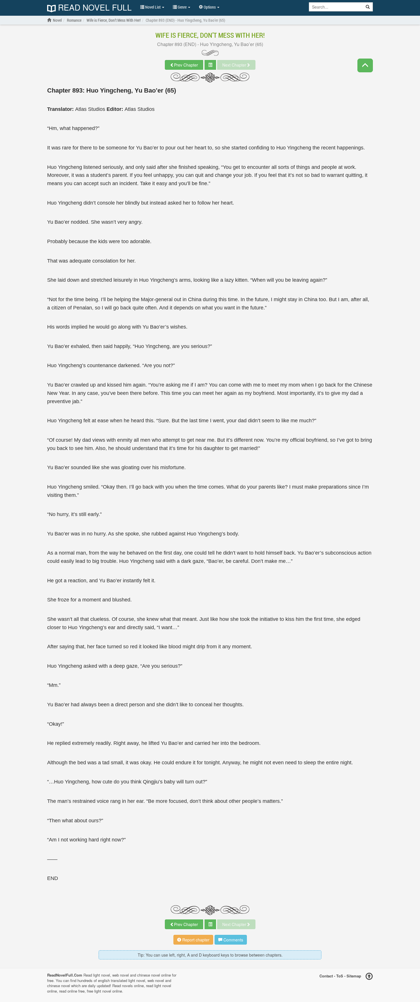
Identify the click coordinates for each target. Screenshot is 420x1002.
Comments (232, 940)
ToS (339, 975)
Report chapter (195, 940)
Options (210, 7)
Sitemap (354, 975)
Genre (182, 7)
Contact (326, 975)
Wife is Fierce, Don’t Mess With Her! (210, 35)
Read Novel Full (94, 8)
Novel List (152, 7)
